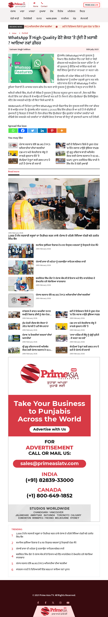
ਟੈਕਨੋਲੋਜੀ (27, 18)
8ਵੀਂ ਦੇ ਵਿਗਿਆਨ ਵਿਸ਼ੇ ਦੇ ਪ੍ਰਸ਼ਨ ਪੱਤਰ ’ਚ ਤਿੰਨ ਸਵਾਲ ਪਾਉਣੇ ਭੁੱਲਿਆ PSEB (78, 27)
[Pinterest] (52, 130)
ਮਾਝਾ (22, 11)
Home (35, 6)
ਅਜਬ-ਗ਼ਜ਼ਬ (51, 18)
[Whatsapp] (13, 130)
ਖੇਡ (74, 18)
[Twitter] (32, 130)
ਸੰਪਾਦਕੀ (84, 18)
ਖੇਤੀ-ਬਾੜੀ (14, 18)
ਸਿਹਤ (82, 11)
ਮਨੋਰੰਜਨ (71, 11)
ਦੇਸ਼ (51, 11)
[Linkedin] (42, 130)
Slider (14, 33)
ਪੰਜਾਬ (13, 11)
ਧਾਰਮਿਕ (65, 18)
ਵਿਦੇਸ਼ (60, 11)
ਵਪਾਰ (39, 18)
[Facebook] (22, 130)
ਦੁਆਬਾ (43, 11)
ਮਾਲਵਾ (32, 11)
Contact (44, 6)
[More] (61, 130)
